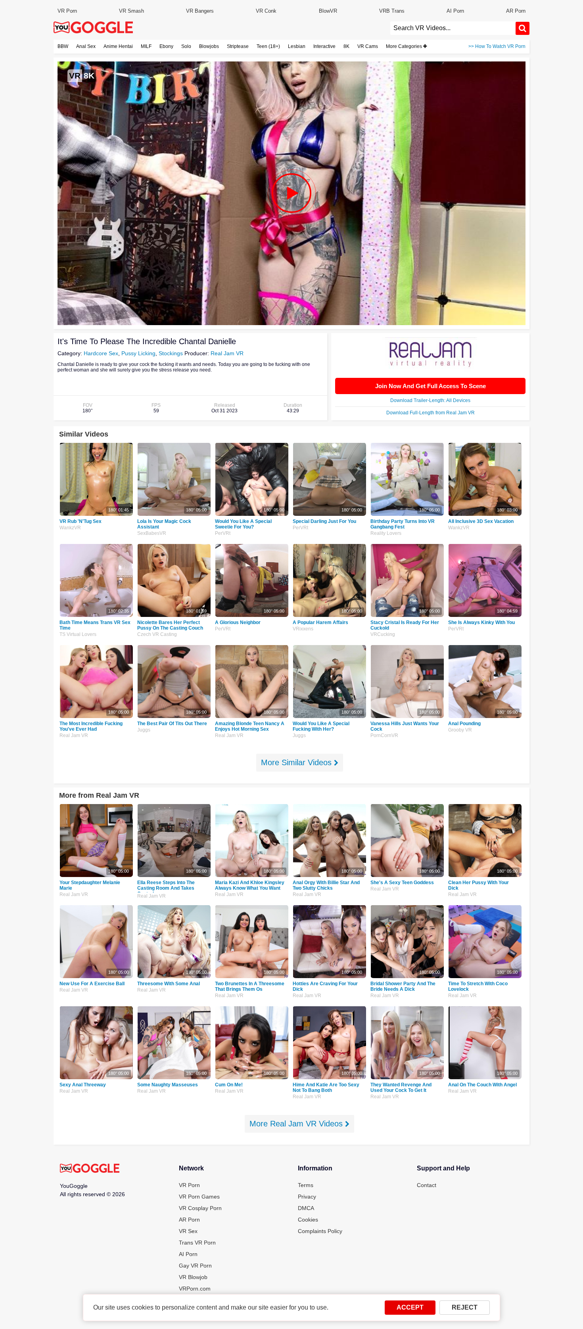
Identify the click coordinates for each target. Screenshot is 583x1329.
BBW (63, 46)
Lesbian (296, 46)
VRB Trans (392, 11)
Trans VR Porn (197, 1242)
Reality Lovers (385, 533)
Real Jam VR (227, 353)
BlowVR (328, 11)
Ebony (166, 46)
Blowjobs (209, 46)
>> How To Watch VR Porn (496, 46)
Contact (426, 1185)
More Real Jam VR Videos (297, 1123)
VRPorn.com (195, 1288)
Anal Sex (86, 46)
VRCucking (382, 634)
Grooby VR (460, 730)
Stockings (171, 353)
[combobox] (453, 28)
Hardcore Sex (101, 353)
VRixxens (303, 629)
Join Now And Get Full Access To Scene (430, 386)
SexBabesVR (151, 533)
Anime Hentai (118, 46)
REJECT (465, 1307)
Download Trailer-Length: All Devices (430, 400)
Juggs (143, 730)
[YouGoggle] (89, 1169)
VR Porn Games (199, 1196)
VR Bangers (200, 11)
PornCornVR (384, 735)
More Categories (404, 46)
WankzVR (70, 527)
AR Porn (515, 11)
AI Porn (455, 11)
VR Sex (188, 1231)
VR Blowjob (193, 1277)
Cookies (308, 1219)
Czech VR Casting (157, 634)
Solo (186, 46)
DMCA (306, 1208)
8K (346, 46)
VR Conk (266, 11)
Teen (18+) (268, 46)
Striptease (238, 46)
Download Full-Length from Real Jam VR (430, 413)
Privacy (307, 1196)
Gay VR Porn (195, 1265)
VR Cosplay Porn (200, 1208)
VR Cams (367, 46)
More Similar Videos (297, 762)
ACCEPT (410, 1307)
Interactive (324, 46)
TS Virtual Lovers (77, 634)
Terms (305, 1185)
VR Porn (67, 11)
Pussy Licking (138, 353)
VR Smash (131, 11)
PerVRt (222, 533)
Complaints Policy (320, 1231)
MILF (146, 46)
